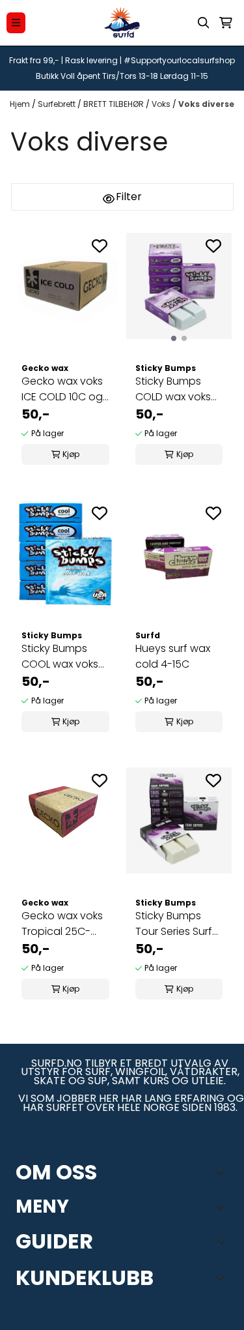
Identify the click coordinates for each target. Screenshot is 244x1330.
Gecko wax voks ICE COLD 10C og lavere (62, 389)
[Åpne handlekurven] (225, 23)
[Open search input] (204, 23)
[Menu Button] (16, 22)
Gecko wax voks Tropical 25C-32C (62, 923)
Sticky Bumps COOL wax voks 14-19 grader (59, 656)
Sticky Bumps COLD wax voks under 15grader (173, 389)
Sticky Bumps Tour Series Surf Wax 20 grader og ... (173, 923)
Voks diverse (206, 104)
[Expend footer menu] (223, 1207)
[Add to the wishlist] (99, 246)
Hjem (21, 104)
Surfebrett (57, 104)
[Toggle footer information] (223, 1172)
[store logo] (122, 22)
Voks (162, 104)
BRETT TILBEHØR (114, 104)
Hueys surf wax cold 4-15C (172, 656)
